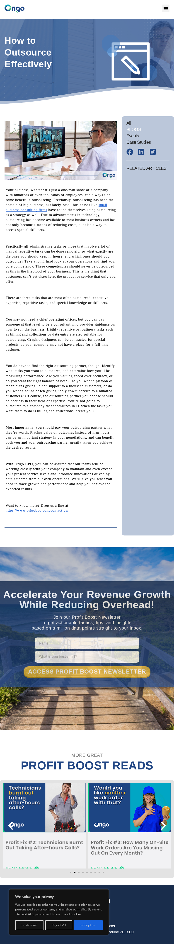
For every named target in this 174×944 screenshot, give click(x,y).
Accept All (88, 925)
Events (132, 135)
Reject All (59, 925)
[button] (165, 8)
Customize (29, 925)
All (128, 123)
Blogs (133, 129)
